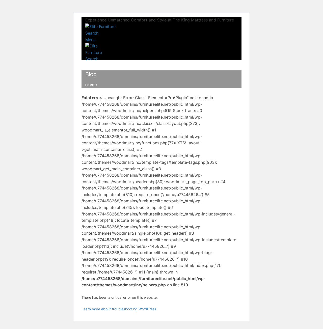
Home (89, 85)
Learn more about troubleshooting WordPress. (119, 309)
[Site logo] (100, 26)
